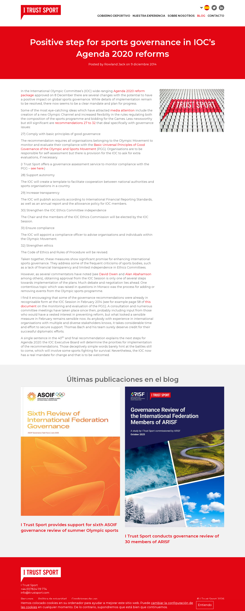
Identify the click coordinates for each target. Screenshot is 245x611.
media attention (122, 110)
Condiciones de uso (84, 598)
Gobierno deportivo (113, 15)
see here (37, 168)
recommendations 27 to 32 (75, 123)
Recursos (27, 598)
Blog (201, 15)
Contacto (216, 15)
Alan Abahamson (138, 274)
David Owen (108, 274)
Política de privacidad (52, 598)
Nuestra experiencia (149, 15)
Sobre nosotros (181, 15)
